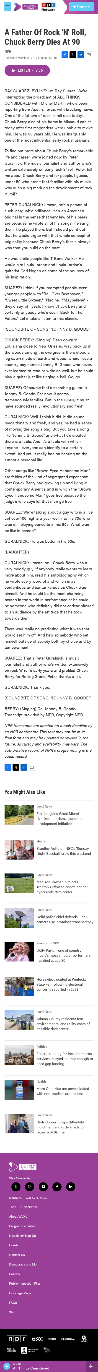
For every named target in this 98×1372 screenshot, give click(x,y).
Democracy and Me (22, 1264)
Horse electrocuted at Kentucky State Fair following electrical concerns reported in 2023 (61, 984)
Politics (41, 1047)
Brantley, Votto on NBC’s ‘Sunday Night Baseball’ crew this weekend (63, 851)
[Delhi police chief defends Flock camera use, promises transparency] (19, 918)
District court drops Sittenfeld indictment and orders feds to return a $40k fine (60, 1127)
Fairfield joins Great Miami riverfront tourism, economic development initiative (59, 818)
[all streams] (92, 1366)
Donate (83, 7)
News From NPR (47, 943)
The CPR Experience (23, 1207)
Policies (14, 1274)
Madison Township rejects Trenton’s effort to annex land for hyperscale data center (62, 886)
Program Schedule (22, 1226)
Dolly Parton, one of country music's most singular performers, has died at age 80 (63, 955)
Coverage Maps (20, 1293)
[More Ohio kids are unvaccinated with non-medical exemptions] (19, 1090)
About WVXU (18, 1216)
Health (41, 1082)
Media (40, 841)
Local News (44, 806)
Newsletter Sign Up (22, 1235)
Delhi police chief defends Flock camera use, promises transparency (64, 919)
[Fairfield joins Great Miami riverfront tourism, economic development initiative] (19, 815)
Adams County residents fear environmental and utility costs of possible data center (63, 1023)
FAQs (13, 1302)
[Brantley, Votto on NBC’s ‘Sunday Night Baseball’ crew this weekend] (19, 850)
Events (13, 1245)
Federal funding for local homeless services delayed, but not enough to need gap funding (64, 1058)
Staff (12, 1312)
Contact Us (17, 1255)
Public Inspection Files (25, 1283)
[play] (7, 1366)
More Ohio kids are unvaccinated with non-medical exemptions (62, 1091)
